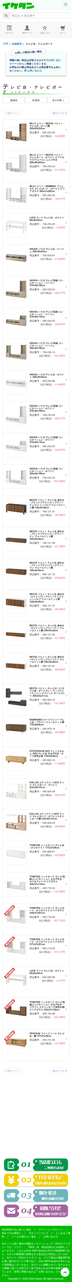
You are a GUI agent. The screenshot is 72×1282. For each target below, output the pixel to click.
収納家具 (17, 43)
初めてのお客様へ (11, 1233)
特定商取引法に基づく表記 (16, 1229)
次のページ (58, 113)
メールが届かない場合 (24, 1236)
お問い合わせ (34, 70)
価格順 (13, 100)
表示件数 (57, 100)
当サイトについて (38, 1233)
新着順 (36, 100)
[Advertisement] (36, 1113)
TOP (5, 43)
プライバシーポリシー (50, 1229)
